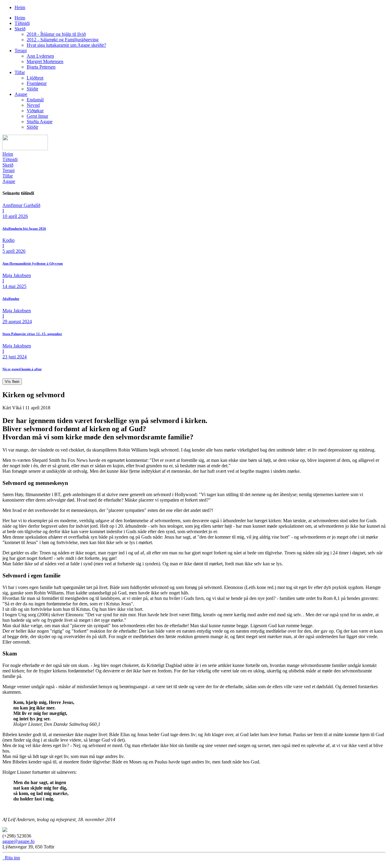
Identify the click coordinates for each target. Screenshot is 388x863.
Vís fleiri (12, 381)
